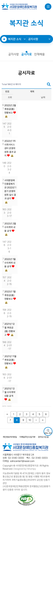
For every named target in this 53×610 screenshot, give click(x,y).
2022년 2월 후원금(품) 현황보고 (10, 109)
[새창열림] (26, 500)
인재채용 (39, 54)
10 (30, 420)
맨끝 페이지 (43, 420)
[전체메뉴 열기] (48, 6)
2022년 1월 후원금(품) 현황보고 (10, 295)
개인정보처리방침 (10, 437)
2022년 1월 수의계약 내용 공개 (10, 263)
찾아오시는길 (43, 437)
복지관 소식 (14, 39)
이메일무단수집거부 (27, 437)
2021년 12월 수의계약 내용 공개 (9, 392)
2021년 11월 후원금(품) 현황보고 (10, 360)
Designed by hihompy (24, 468)
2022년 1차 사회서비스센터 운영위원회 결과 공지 (10, 148)
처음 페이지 (7, 414)
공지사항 (33, 39)
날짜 (43, 97)
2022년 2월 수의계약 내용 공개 (10, 227)
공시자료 (26, 54)
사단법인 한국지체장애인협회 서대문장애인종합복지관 (19, 6)
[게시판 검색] (48, 84)
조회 (10, 97)
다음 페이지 (36, 420)
